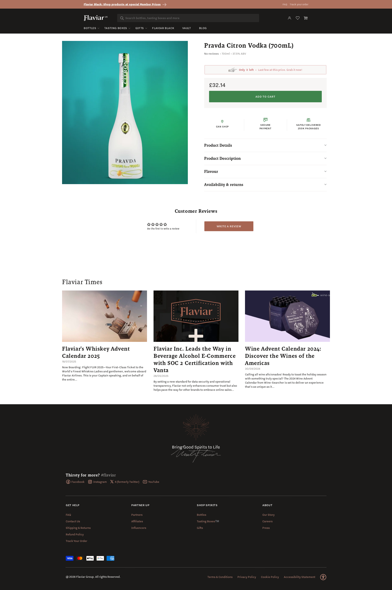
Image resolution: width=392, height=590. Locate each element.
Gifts (139, 28)
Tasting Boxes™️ (208, 521)
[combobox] (188, 18)
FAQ (285, 4)
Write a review (229, 226)
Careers (267, 521)
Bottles (90, 28)
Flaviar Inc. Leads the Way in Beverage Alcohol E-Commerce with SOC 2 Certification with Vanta (195, 359)
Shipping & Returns (78, 528)
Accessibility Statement (299, 577)
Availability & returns (223, 184)
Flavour (211, 171)
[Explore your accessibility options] (323, 577)
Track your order (299, 4)
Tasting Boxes (115, 28)
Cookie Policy (270, 577)
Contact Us (73, 521)
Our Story (268, 515)
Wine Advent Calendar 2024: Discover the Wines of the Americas (283, 355)
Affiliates (137, 521)
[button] (305, 18)
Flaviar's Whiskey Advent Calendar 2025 (96, 352)
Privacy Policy (246, 577)
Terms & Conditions (220, 577)
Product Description (222, 158)
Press (266, 528)
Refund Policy (75, 534)
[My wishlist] (297, 18)
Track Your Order (76, 541)
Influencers (138, 528)
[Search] (122, 18)
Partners (137, 515)
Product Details (218, 145)
